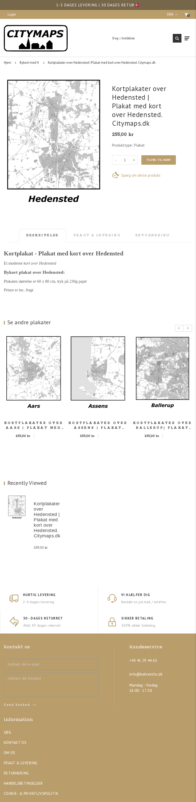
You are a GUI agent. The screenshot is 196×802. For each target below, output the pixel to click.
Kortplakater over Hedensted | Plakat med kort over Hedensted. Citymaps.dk (101, 62)
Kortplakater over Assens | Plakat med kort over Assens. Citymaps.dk (97, 425)
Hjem (7, 62)
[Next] (187, 328)
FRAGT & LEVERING (21, 762)
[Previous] (179, 328)
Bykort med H (29, 62)
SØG (7, 732)
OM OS (9, 752)
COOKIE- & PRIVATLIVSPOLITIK (31, 793)
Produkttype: (122, 145)
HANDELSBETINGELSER (23, 783)
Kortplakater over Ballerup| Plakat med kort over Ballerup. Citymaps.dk (162, 425)
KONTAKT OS (15, 742)
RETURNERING (16, 773)
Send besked (17, 705)
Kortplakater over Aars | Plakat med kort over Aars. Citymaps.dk (33, 425)
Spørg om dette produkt (141, 175)
